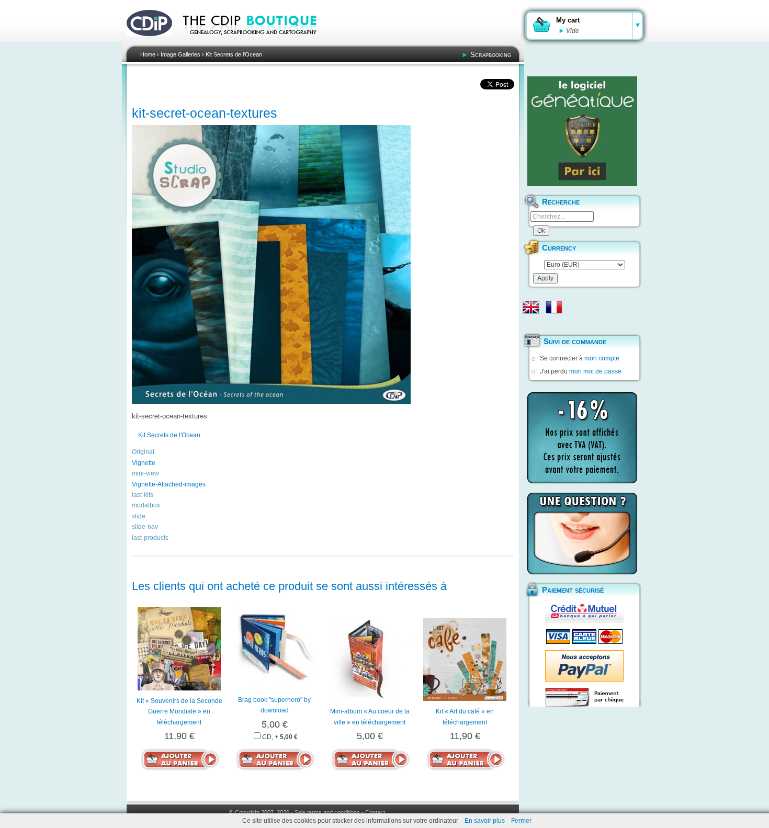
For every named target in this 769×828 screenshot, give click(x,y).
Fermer (521, 820)
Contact (375, 812)
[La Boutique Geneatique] (582, 131)
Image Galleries (180, 54)
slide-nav (145, 526)
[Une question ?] (582, 533)
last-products (150, 537)
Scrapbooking (490, 55)
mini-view (145, 473)
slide (138, 516)
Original (143, 452)
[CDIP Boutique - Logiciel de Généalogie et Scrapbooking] (257, 42)
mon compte (601, 358)
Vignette (143, 463)
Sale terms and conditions (327, 812)
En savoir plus (485, 820)
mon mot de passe (595, 371)
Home (147, 54)
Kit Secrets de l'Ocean (234, 54)
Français (554, 307)
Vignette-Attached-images (169, 484)
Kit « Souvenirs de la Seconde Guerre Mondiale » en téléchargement (179, 711)
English (531, 307)
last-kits (142, 494)
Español (531, 323)
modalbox (146, 505)
